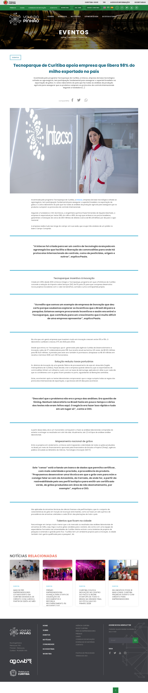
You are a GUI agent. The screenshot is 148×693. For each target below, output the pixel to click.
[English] (104, 7)
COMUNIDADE (91, 16)
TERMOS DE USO (82, 656)
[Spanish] (112, 7)
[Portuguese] (108, 7)
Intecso (79, 200)
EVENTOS (62, 16)
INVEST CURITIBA (82, 628)
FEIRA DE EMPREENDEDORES (86, 631)
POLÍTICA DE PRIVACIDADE (85, 653)
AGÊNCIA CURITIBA (82, 625)
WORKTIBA (47, 654)
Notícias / (73, 37)
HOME (45, 625)
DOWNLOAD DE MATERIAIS (85, 642)
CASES (78, 636)
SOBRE (51, 16)
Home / (64, 37)
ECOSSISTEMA (109, 16)
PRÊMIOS (79, 634)
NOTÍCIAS (76, 16)
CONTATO (79, 645)
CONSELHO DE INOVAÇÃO (85, 639)
